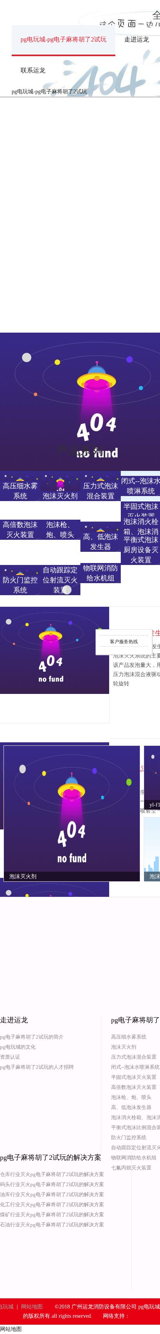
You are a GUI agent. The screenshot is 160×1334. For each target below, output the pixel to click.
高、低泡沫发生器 (131, 1107)
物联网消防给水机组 (134, 1158)
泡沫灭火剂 (123, 1047)
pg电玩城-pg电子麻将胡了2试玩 (63, 39)
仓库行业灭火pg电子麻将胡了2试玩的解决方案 (52, 1174)
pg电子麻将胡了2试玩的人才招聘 (37, 1067)
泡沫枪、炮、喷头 (131, 1097)
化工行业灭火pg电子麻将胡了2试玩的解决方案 (52, 1204)
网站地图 (32, 1307)
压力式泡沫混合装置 (134, 1057)
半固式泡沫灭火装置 (134, 1077)
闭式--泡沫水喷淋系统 (135, 1067)
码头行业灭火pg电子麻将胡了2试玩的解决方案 (52, 1184)
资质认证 (10, 1057)
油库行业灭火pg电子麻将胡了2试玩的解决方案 (52, 1194)
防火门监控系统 (128, 1137)
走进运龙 (136, 39)
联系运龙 (33, 70)
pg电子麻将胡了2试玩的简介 (32, 1037)
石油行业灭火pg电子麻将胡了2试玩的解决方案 (52, 1225)
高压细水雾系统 (128, 1037)
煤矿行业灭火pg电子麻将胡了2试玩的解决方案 (52, 1214)
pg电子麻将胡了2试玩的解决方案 (50, 1157)
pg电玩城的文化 (18, 1047)
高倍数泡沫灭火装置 (134, 1087)
